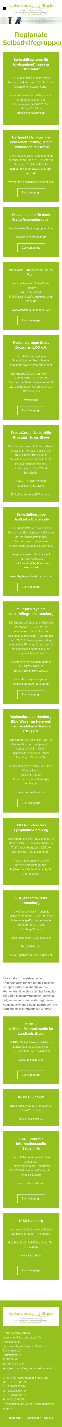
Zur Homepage (31, 192)
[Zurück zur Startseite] (31, 8)
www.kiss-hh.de (31, 1255)
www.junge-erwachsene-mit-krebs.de (31, 181)
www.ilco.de (31, 399)
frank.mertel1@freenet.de (35, 494)
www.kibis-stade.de (31, 1059)
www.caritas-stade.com (31, 1183)
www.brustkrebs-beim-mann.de (31, 309)
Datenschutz (33, 1417)
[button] (4, 8)
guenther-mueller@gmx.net (35, 955)
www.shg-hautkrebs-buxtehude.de (31, 576)
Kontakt (49, 1417)
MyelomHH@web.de (35, 670)
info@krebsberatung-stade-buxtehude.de (28, 1368)
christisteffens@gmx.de (31, 112)
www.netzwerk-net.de (31, 792)
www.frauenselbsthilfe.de (31, 237)
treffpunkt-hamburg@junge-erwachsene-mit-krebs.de (31, 169)
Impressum (15, 1417)
